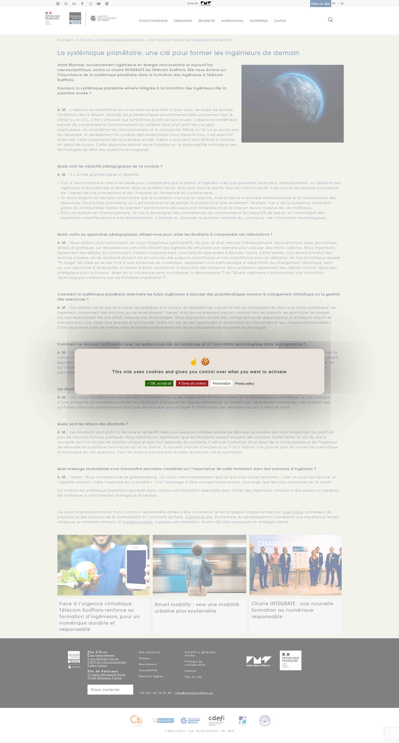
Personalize (221, 383)
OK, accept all (160, 383)
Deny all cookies (193, 383)
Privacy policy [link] (244, 383)
